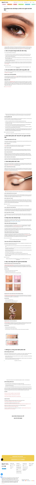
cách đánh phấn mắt (11, 165)
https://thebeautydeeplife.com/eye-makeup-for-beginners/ (12, 401)
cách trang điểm (6, 63)
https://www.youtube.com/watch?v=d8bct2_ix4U (11, 406)
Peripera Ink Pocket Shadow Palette (9, 265)
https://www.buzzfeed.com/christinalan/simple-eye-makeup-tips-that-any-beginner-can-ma (17, 403)
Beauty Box (23, 48)
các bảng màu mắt (27, 234)
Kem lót (5, 145)
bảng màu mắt (12, 81)
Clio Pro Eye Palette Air (7, 322)
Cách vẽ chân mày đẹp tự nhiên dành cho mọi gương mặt (12, 396)
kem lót (16, 76)
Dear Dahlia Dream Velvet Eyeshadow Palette (10, 295)
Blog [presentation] (7, 6)
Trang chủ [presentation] (5, 6)
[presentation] (5, 2)
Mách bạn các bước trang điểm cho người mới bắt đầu (12, 393)
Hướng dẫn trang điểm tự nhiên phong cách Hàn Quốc (12, 394)
